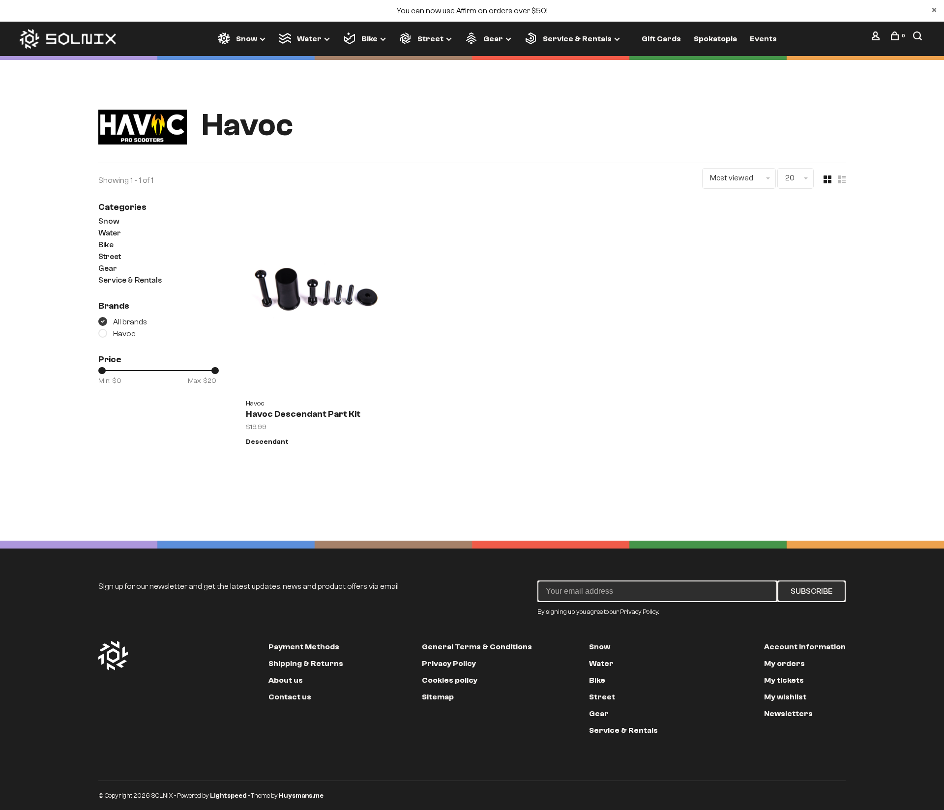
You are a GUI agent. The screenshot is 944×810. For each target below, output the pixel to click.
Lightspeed (228, 795)
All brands (130, 322)
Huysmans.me (301, 795)
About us (285, 680)
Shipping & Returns (305, 663)
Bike (369, 38)
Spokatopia (715, 38)
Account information (805, 646)
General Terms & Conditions (477, 646)
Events (763, 38)
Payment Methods (303, 646)
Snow (246, 38)
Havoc (124, 333)
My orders (784, 663)
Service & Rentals (577, 38)
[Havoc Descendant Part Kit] (315, 298)
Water (309, 38)
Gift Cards (661, 38)
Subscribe (811, 591)
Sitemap (438, 697)
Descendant (267, 442)
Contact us (289, 697)
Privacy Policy (449, 663)
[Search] (918, 38)
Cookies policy (449, 680)
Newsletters (788, 713)
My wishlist (785, 697)
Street (430, 38)
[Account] (877, 38)
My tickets (784, 680)
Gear (493, 38)
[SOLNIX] (113, 655)
